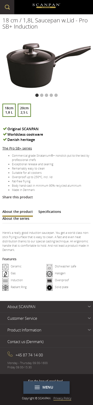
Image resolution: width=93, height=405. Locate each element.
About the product (17, 211)
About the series (15, 218)
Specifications (49, 211)
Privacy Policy (62, 398)
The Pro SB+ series (17, 148)
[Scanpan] (46, 7)
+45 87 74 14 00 (29, 355)
